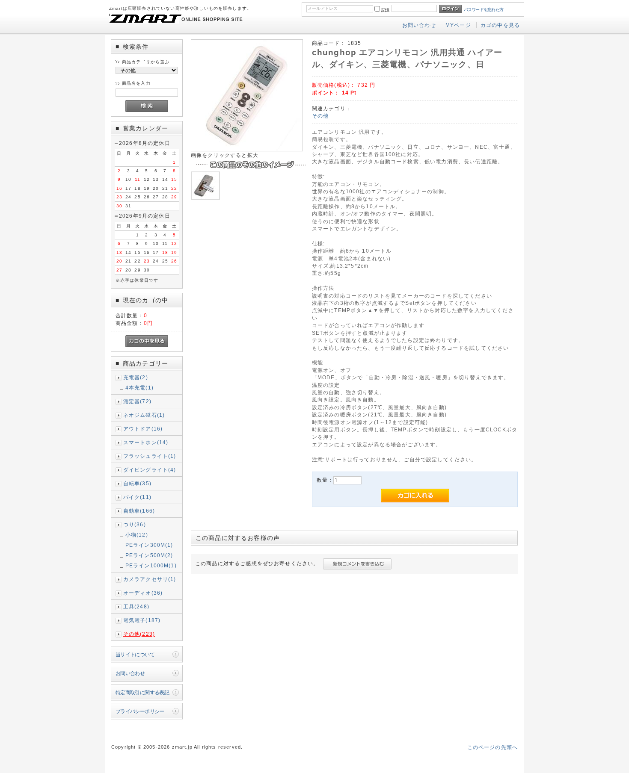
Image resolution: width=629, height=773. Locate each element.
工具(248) (136, 606)
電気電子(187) (141, 620)
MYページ (458, 25)
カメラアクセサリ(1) (149, 579)
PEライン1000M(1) (151, 565)
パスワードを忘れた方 (484, 9)
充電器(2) (135, 377)
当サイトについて (135, 654)
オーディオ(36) (143, 593)
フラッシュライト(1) (149, 456)
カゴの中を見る (500, 25)
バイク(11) (137, 497)
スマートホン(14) (146, 442)
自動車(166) (139, 510)
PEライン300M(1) (149, 545)
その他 (320, 115)
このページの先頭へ (492, 747)
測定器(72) (137, 401)
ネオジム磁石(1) (144, 415)
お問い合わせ (419, 25)
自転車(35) (137, 483)
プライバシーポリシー (140, 711)
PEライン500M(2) (149, 555)
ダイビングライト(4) (149, 469)
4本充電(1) (139, 387)
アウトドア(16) (143, 428)
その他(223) (139, 634)
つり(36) (134, 524)
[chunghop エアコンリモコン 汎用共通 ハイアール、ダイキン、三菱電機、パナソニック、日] (247, 149)
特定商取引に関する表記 (142, 692)
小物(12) (136, 534)
